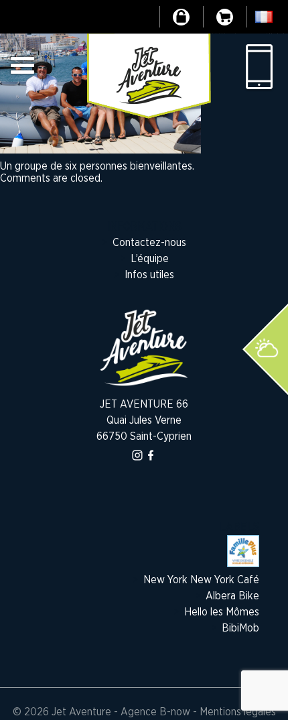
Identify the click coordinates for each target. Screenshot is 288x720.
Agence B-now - (159, 712)
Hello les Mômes (221, 612)
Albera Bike (232, 596)
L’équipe (150, 258)
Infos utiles (149, 274)
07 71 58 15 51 (257, 67)
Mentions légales (238, 712)
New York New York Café (201, 580)
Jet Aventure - (86, 712)
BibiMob (240, 628)
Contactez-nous (149, 242)
